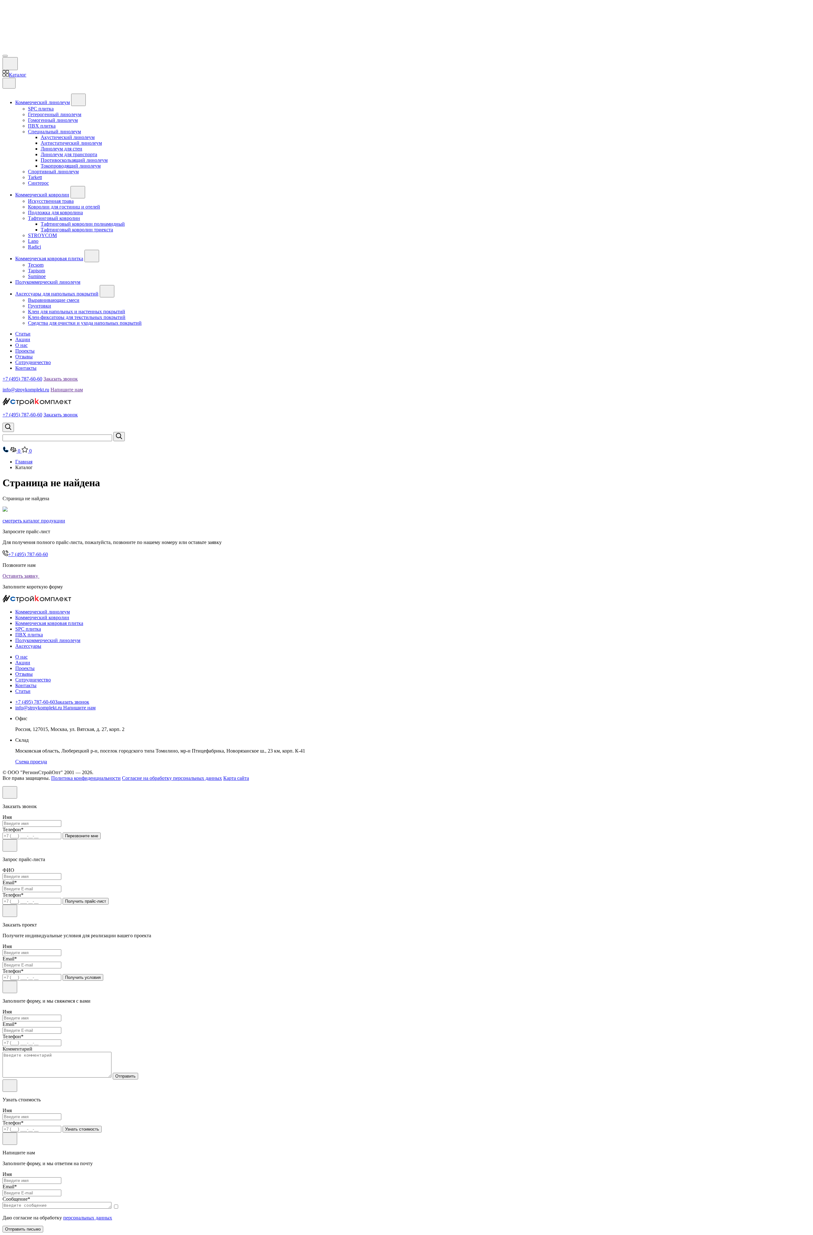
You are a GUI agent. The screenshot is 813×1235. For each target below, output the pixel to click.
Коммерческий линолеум (42, 102)
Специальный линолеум (54, 131)
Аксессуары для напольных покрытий (56, 293)
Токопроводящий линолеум (71, 166)
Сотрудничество (33, 362)
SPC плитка (41, 108)
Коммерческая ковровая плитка (49, 258)
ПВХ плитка (42, 126)
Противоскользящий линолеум (74, 160)
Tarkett (35, 177)
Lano (33, 241)
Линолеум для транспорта (69, 154)
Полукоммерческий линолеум (47, 282)
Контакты (26, 368)
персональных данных (87, 1217)
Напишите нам (66, 389)
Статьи (22, 333)
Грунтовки (39, 306)
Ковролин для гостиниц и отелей (64, 206)
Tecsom (36, 265)
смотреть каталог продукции (34, 520)
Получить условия (83, 977)
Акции (22, 339)
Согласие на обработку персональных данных (172, 778)
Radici (34, 246)
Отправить (125, 1076)
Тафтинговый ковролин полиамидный (83, 224)
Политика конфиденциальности (86, 778)
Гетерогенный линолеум (54, 114)
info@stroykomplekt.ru (26, 389)
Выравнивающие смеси (53, 300)
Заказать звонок (61, 379)
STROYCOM (42, 235)
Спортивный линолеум (53, 171)
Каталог (17, 74)
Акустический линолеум (68, 137)
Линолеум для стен (61, 148)
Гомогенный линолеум (53, 120)
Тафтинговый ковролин (54, 218)
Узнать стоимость (82, 1129)
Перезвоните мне (81, 835)
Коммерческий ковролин (42, 194)
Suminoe (37, 276)
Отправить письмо (23, 1229)
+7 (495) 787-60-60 (22, 379)
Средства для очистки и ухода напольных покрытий (85, 323)
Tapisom (36, 270)
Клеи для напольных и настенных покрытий (76, 311)
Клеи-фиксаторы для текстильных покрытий (76, 317)
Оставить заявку (21, 576)
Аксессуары (28, 646)
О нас (21, 345)
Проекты (25, 351)
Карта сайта (236, 778)
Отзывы (24, 356)
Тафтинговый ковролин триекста (77, 229)
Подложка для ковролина (55, 212)
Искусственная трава (51, 201)
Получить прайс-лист (85, 901)
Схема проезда (31, 761)
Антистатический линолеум (71, 143)
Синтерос (38, 183)
